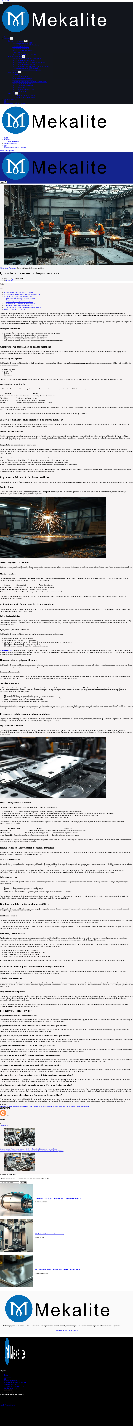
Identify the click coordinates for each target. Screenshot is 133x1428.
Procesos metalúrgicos (29, 1106)
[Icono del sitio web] (0, 1124)
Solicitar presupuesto (7, 150)
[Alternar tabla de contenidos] (1, 289)
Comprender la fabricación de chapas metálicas (19, 292)
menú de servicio (13, 141)
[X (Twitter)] (3, 1109)
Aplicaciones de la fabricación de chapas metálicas (20, 298)
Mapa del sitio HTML (11, 1384)
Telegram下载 (9, 1392)
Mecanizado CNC (6, 650)
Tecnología (9, 280)
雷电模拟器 (8, 1390)
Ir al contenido (4, 1)
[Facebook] (1, 1109)
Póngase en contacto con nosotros (15, 147)
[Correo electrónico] (5, 1421)
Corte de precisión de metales (47, 1106)
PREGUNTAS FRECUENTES (15, 309)
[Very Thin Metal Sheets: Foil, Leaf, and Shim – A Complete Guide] (16, 1287)
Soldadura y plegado (81, 1106)
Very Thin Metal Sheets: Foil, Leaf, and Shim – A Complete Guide (57, 1269)
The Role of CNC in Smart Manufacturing (49, 1234)
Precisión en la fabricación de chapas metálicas (19, 302)
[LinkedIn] (8, 1109)
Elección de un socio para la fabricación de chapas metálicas (23, 307)
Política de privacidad (11, 1380)
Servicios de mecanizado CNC (14, 1386)
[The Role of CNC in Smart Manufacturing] (16, 1251)
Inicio (6, 138)
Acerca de (7, 1377)
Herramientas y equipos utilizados (15, 300)
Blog (5, 145)
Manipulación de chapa (65, 1106)
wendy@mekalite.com (7, 1405)
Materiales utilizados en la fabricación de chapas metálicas (23, 294)
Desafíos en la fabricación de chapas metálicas (19, 305)
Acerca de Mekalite (10, 143)
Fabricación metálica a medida (10, 1106)
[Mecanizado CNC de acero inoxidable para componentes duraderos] (16, 1216)
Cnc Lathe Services (10, 1388)
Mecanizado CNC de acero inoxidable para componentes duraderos (58, 1198)
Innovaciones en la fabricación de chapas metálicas (20, 304)
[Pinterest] (6, 1109)
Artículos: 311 (4, 1125)
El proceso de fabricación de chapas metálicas (19, 296)
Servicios (7, 139)
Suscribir (23, 1182)
